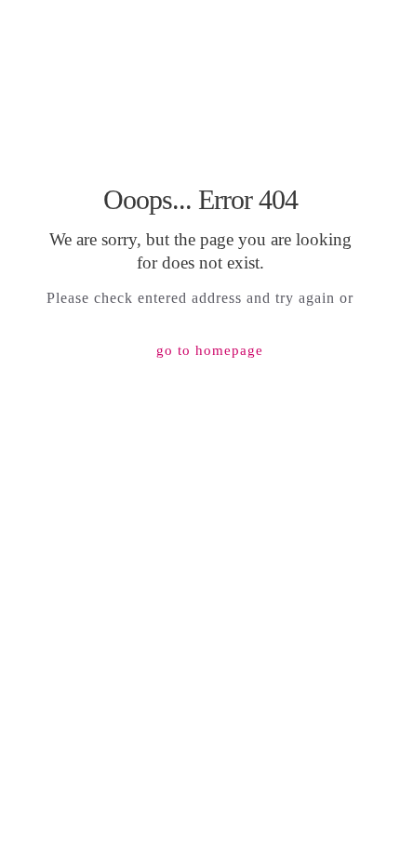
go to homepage (209, 350)
